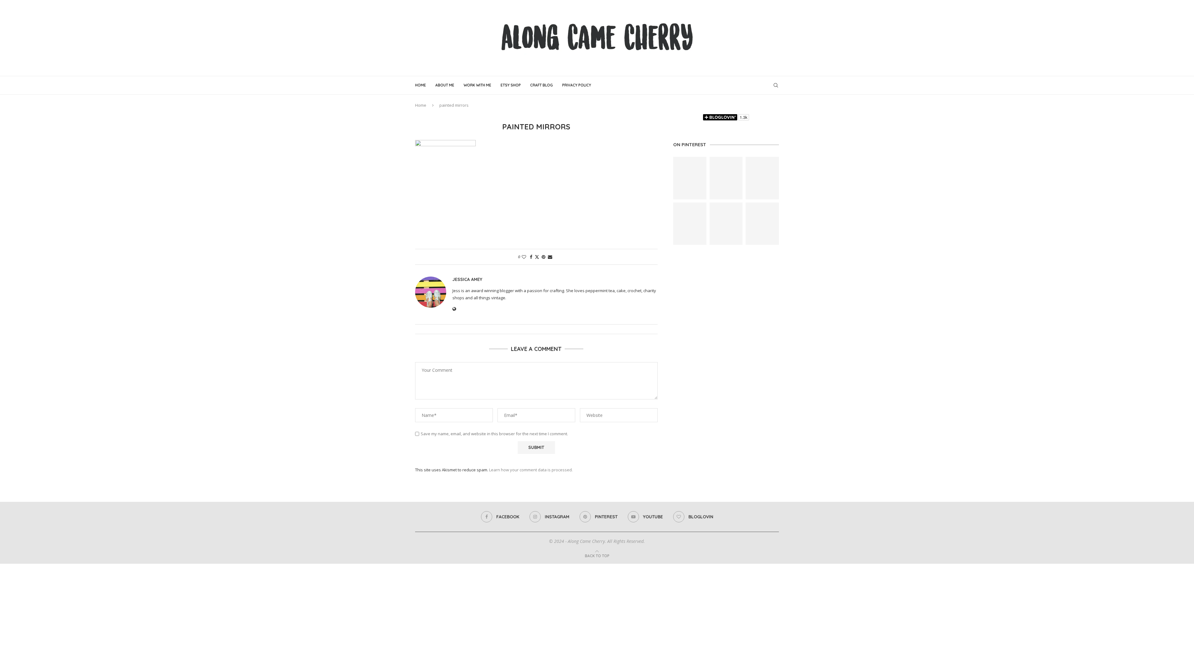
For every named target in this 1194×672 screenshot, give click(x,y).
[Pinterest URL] (690, 178)
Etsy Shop (511, 85)
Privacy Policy (576, 85)
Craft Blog (541, 85)
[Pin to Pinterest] (543, 257)
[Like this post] (524, 257)
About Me (444, 85)
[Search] (776, 85)
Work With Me (477, 85)
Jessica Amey (467, 279)
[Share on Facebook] (531, 257)
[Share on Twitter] (537, 257)
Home (420, 85)
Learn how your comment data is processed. (531, 470)
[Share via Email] (550, 257)
